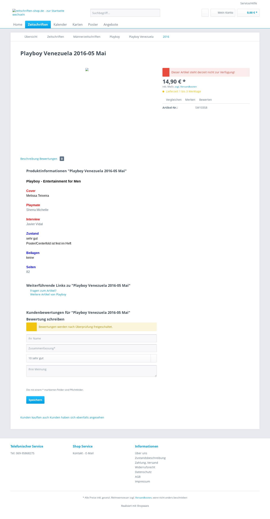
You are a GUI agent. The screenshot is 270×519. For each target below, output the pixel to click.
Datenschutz (143, 472)
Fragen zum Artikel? (42, 290)
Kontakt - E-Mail (83, 453)
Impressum (142, 481)
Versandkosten (143, 497)
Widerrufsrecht (145, 467)
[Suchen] (156, 13)
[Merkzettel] (205, 13)
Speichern (35, 400)
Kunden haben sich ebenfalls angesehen (77, 417)
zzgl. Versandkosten (186, 86)
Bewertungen (51, 159)
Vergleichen (173, 100)
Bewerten (205, 100)
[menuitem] (125, 15)
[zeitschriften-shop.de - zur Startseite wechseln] (42, 14)
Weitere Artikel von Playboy (47, 294)
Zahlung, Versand (146, 462)
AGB (138, 477)
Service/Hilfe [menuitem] (249, 3)
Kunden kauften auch (34, 417)
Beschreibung (29, 159)
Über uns (141, 453)
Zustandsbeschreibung (150, 458)
